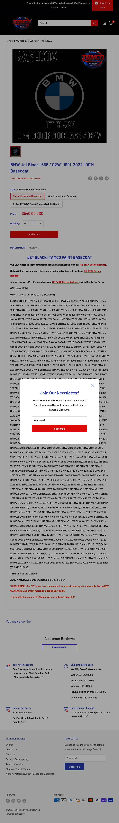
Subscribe (59, 428)
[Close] (92, 385)
